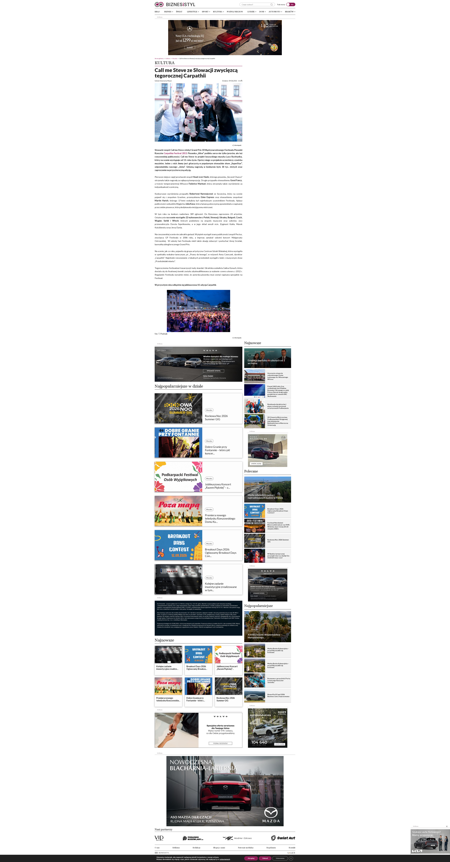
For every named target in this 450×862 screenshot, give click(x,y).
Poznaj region (235, 12)
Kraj (157, 12)
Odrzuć (265, 858)
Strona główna (159, 58)
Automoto (274, 12)
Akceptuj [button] (251, 858)
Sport (205, 12)
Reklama (176, 848)
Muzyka (174, 58)
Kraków (289, 12)
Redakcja (196, 848)
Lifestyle (192, 12)
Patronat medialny (245, 848)
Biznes (167, 12)
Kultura (217, 12)
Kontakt (292, 848)
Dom (261, 12)
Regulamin (271, 848)
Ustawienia (280, 858)
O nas (157, 848)
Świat (179, 12)
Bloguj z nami (219, 848)
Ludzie (251, 12)
